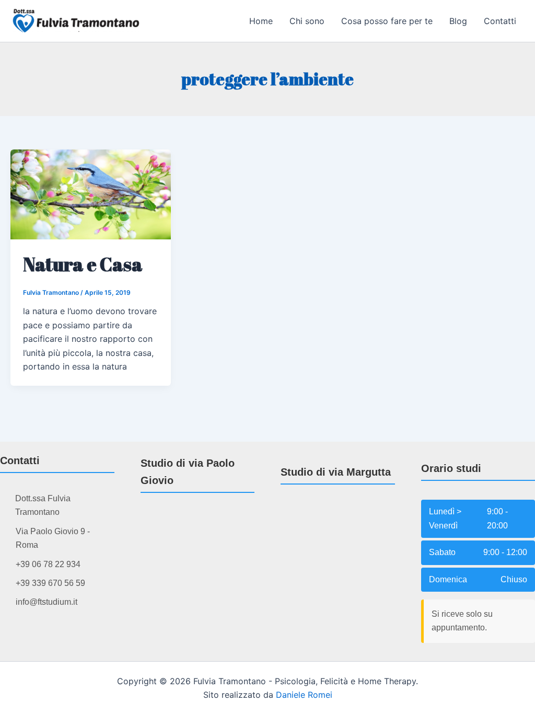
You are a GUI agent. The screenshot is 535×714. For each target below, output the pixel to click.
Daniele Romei (304, 694)
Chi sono (306, 21)
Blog (458, 21)
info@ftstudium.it (46, 601)
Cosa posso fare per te (387, 21)
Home (261, 21)
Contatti (500, 21)
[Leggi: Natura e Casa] (90, 193)
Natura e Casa (83, 264)
